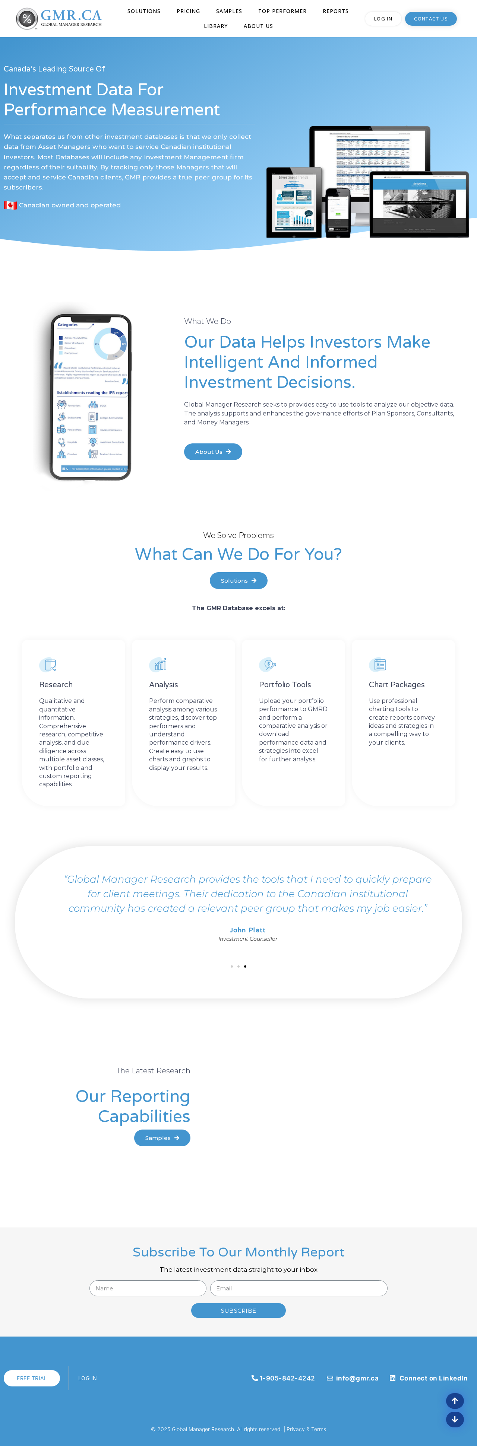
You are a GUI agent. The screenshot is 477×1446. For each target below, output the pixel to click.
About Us (258, 25)
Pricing (188, 11)
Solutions (144, 11)
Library (216, 25)
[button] (383, 19)
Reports (336, 11)
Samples (229, 11)
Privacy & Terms (306, 1429)
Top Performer (282, 11)
